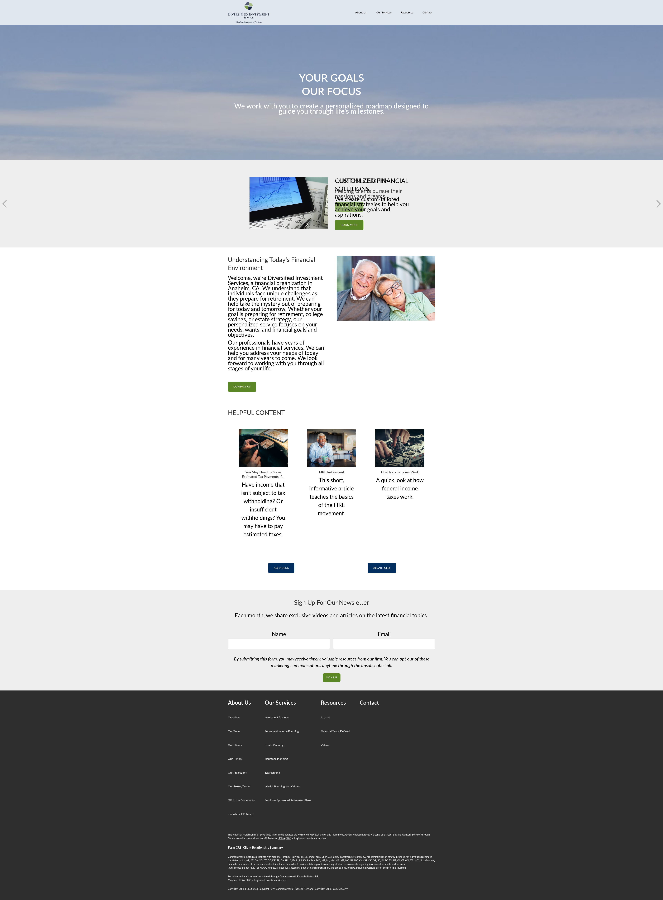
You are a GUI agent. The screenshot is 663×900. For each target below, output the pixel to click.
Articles (325, 717)
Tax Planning (272, 772)
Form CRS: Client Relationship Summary (255, 847)
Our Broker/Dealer (239, 786)
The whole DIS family (241, 814)
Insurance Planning (276, 759)
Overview (234, 717)
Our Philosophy (237, 772)
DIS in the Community (241, 800)
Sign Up (331, 677)
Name (279, 634)
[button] (360, 12)
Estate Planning (274, 745)
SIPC (288, 838)
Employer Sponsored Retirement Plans (288, 800)
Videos (325, 745)
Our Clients (235, 745)
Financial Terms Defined (335, 731)
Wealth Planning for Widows (282, 786)
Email (384, 634)
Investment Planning (277, 717)
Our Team (234, 731)
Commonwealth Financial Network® (299, 877)
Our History (235, 759)
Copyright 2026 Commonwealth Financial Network (286, 889)
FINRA (281, 838)
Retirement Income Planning (282, 731)
